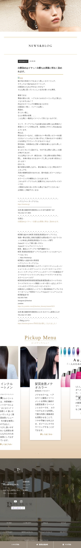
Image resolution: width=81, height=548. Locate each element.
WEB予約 (68, 544)
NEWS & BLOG (62, 6)
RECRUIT (73, 6)
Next (79, 398)
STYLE (23, 6)
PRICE (16, 6)
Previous (1, 398)
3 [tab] (42, 454)
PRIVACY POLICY (45, 532)
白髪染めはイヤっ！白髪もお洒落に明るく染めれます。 (39, 221)
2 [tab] (39, 454)
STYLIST (51, 6)
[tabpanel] (40, 382)
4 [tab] (45, 454)
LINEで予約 (15, 544)
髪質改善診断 (43, 544)
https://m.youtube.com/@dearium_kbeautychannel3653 (36, 306)
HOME (9, 523)
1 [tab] (36, 454)
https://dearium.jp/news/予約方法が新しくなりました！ (37, 323)
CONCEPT (8, 6)
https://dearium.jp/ (24, 204)
